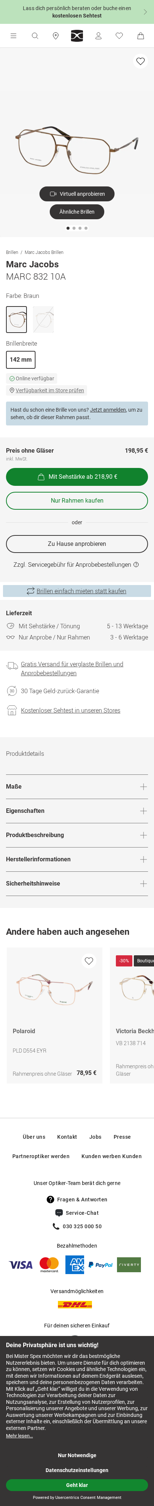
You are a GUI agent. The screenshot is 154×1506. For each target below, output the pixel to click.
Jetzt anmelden (108, 410)
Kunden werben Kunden (111, 1156)
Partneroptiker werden (41, 1156)
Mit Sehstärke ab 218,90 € (83, 476)
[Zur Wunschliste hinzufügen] (140, 61)
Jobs (95, 1137)
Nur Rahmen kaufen (77, 500)
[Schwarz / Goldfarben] (43, 319)
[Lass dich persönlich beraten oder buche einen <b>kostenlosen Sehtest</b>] (77, 12)
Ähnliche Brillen (77, 212)
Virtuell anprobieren (82, 194)
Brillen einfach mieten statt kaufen (81, 591)
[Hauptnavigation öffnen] (13, 36)
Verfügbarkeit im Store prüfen (50, 390)
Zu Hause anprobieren (77, 543)
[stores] (55, 35)
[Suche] (34, 36)
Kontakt (67, 1137)
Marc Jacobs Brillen (44, 252)
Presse (122, 1137)
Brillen (12, 252)
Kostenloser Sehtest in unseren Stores (70, 710)
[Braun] (16, 319)
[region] (77, 1017)
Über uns (34, 1137)
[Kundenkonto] (98, 35)
